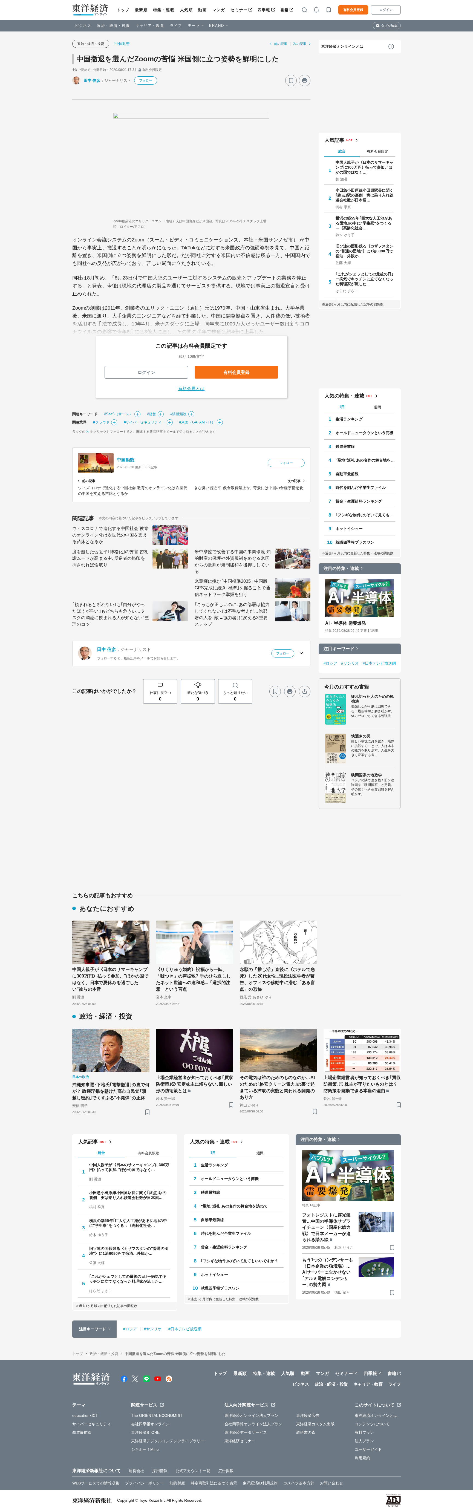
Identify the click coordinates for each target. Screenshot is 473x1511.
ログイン (386, 10)
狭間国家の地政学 (366, 775)
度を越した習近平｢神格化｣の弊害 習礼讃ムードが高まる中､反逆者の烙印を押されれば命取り (110, 558)
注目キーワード (339, 648)
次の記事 (299, 44)
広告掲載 (225, 1471)
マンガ (218, 10)
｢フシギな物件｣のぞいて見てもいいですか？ (365, 515)
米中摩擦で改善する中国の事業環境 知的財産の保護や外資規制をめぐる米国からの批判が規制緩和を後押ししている (233, 561)
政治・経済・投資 (113, 26)
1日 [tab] (342, 407)
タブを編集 (389, 26)
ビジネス (83, 26)
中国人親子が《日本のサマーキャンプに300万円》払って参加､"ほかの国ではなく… (365, 167)
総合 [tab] (341, 151)
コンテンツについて (372, 1424)
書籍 (284, 10)
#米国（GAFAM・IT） (197, 422)
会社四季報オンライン (150, 1424)
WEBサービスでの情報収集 (95, 1483)
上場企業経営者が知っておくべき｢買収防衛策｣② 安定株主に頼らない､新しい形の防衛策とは (194, 1084)
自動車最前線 (347, 474)
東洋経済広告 (307, 1415)
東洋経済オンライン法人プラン (251, 1415)
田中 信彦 (92, 80)
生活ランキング (349, 419)
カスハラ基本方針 (298, 1483)
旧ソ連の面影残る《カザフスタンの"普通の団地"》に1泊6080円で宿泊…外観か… (365, 251)
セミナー (238, 10)
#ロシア (330, 663)
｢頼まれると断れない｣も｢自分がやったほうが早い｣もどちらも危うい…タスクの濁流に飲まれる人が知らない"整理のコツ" (110, 614)
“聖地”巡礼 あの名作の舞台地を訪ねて (365, 460)
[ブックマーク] (291, 80)
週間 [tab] (377, 407)
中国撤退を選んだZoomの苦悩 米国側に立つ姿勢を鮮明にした (177, 59)
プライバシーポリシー (144, 1483)
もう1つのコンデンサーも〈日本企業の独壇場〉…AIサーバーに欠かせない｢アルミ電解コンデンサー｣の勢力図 (327, 1272)
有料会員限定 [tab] (377, 151)
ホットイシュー (349, 528)
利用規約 (362, 1458)
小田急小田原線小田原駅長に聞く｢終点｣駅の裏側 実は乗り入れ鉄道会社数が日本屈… (365, 195)
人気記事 (334, 140)
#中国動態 (122, 44)
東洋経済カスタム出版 (315, 1424)
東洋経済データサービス (245, 1432)
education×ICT (85, 1415)
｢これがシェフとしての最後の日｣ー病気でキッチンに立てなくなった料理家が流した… (365, 279)
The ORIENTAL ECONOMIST (157, 1415)
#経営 (151, 414)
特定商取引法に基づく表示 (214, 1483)
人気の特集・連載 (344, 396)
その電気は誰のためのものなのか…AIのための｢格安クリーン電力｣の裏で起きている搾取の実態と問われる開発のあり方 (277, 1087)
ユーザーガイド (368, 1449)
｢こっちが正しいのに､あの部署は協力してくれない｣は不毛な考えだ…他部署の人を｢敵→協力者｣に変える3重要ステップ (232, 614)
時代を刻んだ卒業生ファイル (361, 487)
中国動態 (125, 459)
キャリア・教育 (150, 26)
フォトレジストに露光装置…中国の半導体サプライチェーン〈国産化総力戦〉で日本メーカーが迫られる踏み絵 (326, 1227)
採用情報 (160, 1471)
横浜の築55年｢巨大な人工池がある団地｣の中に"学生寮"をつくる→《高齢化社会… (364, 223)
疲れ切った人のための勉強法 (372, 698)
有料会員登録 (353, 10)
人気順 (186, 10)
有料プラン (364, 1432)
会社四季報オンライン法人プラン (253, 1424)
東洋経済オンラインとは (342, 46)
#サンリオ (350, 663)
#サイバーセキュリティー (144, 422)
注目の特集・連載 (341, 568)
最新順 (141, 10)
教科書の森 (306, 1432)
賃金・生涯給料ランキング (359, 501)
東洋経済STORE (145, 1432)
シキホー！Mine (145, 1449)
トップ (123, 10)
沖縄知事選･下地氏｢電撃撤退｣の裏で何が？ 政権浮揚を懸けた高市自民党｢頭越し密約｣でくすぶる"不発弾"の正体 (110, 1091)
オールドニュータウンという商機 (365, 433)
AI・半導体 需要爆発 (345, 623)
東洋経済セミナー (239, 1441)
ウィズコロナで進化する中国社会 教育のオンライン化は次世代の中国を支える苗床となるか (110, 535)
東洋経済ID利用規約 (260, 1483)
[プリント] (304, 80)
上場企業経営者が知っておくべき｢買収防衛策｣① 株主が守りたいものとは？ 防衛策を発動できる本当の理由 (362, 1084)
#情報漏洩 (178, 414)
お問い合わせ (331, 1483)
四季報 (264, 10)
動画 (202, 10)
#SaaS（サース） (118, 414)
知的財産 (177, 1483)
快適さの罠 (361, 736)
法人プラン (364, 1441)
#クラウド (101, 422)
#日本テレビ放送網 (379, 663)
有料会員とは (191, 388)
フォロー (145, 80)
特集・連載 (164, 10)
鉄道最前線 (345, 446)
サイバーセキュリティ (91, 1424)
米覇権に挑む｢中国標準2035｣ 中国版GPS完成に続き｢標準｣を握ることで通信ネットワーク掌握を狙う (232, 588)
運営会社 (136, 1471)
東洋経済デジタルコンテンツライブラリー (167, 1441)
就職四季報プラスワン (355, 542)
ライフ (176, 26)
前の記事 (280, 44)
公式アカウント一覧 (192, 1471)
